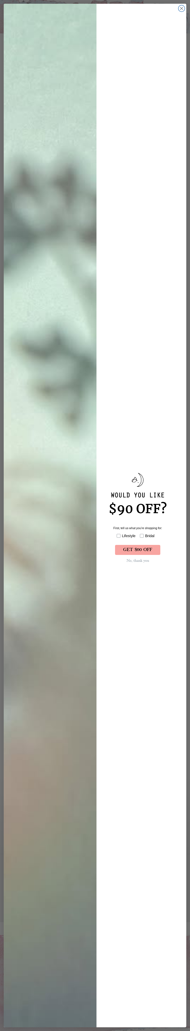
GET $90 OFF (137, 550)
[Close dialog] (181, 8)
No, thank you (138, 560)
